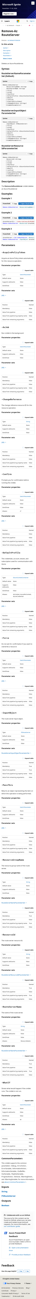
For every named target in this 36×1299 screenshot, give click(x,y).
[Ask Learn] (29, 25)
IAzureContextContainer (21, 577)
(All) (3, 295)
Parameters (6, 55)
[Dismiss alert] (32, 3)
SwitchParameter (25, 275)
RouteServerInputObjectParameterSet (16, 753)
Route (18, 25)
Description (6, 50)
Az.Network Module (14, 40)
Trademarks (5, 1296)
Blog (27, 1288)
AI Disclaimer (6, 1288)
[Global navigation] (2, 21)
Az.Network (10, 25)
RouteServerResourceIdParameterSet (15, 975)
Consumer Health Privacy (10, 1293)
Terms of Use (25, 1293)
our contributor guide (12, 1226)
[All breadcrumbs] (3, 25)
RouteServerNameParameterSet (13, 903)
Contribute (5, 1291)
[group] (18, 95)
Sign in (32, 21)
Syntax (5, 48)
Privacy (13, 1291)
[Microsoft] (18, 21)
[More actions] (32, 25)
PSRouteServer (25, 732)
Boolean (5, 1205)
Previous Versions (18, 1288)
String (28, 421)
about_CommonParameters (14, 1182)
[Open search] (27, 21)
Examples (6, 53)
